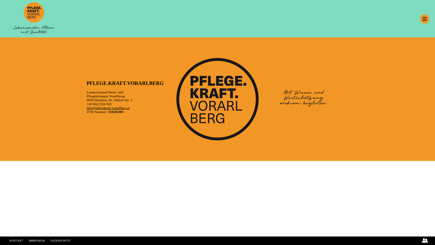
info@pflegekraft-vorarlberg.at (108, 108)
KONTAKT (16, 240)
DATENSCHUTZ (60, 240)
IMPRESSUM (37, 240)
